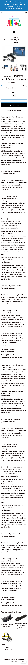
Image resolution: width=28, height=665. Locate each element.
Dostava (3, 86)
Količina (14, 92)
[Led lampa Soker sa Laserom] (21, 618)
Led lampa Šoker (7, 624)
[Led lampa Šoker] (7, 618)
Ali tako (15, 659)
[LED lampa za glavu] (7, 637)
